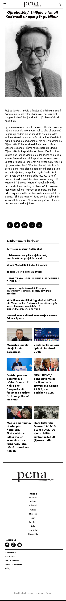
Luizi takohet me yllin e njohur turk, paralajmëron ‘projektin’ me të (27, 257)
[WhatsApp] (24, 225)
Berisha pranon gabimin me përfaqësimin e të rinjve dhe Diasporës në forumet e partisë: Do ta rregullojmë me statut (18, 387)
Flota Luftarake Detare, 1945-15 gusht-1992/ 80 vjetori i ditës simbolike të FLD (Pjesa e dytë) (45, 431)
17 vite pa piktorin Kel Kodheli (24, 248)
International (10, 552)
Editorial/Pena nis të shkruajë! (24, 271)
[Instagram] (13, 545)
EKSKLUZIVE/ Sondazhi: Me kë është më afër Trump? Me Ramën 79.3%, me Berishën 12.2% (46, 383)
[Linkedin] (32, 225)
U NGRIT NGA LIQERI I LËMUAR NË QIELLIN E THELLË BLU (33, 280)
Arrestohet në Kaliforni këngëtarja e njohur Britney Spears (32, 317)
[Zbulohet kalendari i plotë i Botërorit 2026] (46, 334)
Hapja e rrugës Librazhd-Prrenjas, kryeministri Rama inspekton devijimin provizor (29, 290)
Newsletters (10, 556)
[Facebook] (10, 225)
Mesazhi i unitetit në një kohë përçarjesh (18, 348)
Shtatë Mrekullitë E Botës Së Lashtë (27, 265)
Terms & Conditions (13, 564)
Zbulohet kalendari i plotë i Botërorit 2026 (46, 348)
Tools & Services (12, 560)
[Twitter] (17, 225)
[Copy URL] (39, 225)
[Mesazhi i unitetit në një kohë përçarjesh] (19, 334)
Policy (7, 568)
